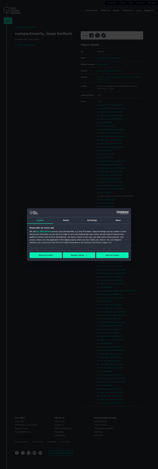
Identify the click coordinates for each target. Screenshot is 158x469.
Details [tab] (66, 220)
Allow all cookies (112, 255)
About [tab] (118, 220)
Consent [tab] (40, 220)
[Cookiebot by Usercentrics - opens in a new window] (118, 212)
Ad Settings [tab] (92, 220)
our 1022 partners (43, 231)
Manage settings (77, 255)
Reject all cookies (46, 255)
